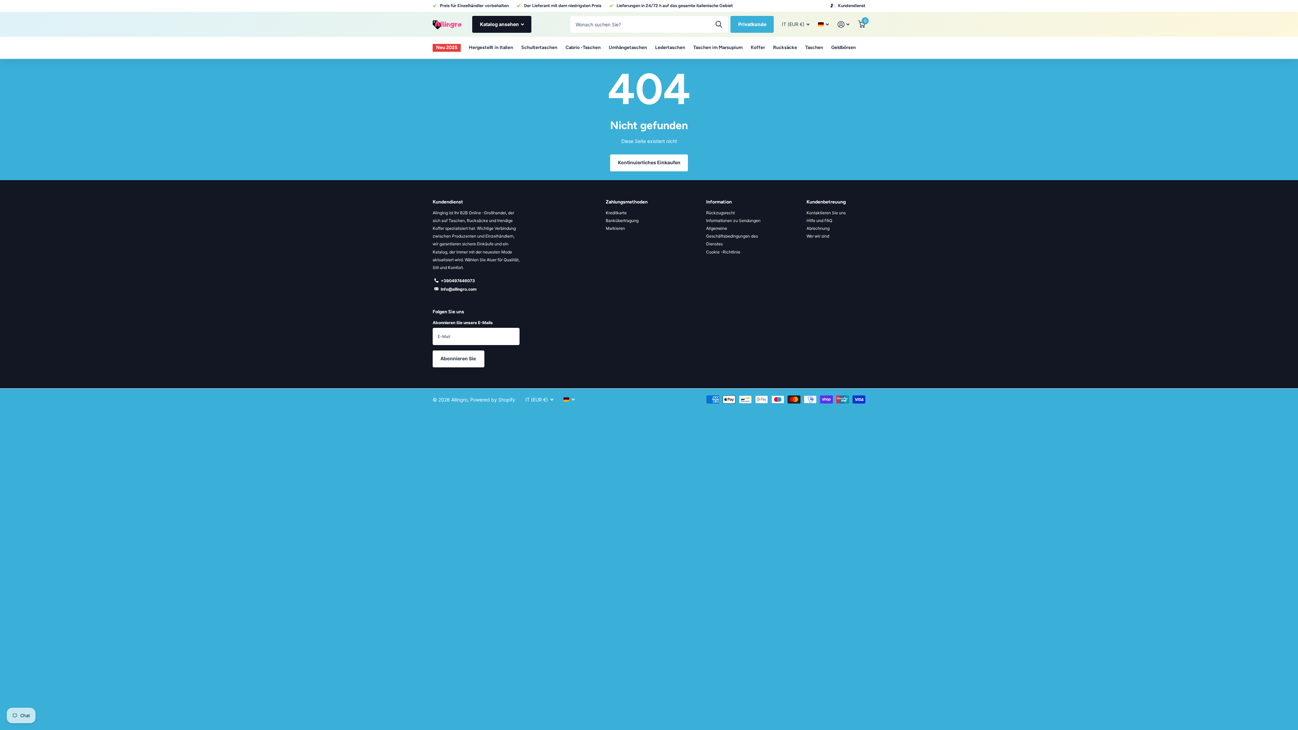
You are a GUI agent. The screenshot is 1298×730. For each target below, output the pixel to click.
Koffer (758, 47)
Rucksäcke (785, 47)
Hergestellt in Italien (491, 47)
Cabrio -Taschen (583, 47)
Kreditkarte (616, 212)
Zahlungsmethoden (627, 202)
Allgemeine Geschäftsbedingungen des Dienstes (732, 236)
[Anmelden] (843, 24)
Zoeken (719, 24)
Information (719, 202)
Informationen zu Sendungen (733, 220)
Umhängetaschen (628, 47)
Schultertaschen (539, 47)
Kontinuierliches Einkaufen (649, 162)
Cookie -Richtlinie (723, 251)
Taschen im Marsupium (718, 47)
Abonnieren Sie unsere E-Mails (463, 322)
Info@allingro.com (459, 289)
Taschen (814, 47)
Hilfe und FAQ (819, 220)
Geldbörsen (843, 47)
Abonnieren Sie (458, 358)
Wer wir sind (818, 236)
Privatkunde (752, 24)
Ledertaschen (670, 47)
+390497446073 (458, 280)
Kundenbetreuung (826, 202)
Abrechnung (818, 228)
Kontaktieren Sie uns (826, 212)
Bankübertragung (622, 220)
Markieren (615, 228)
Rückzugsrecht (720, 212)
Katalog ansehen (500, 24)
